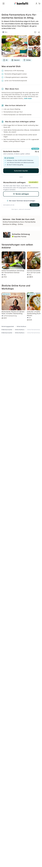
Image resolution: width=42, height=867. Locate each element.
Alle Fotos (22, 37)
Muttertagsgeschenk (8, 326)
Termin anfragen (22, 194)
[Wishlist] (35, 32)
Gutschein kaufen (21, 171)
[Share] (38, 32)
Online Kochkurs (21, 326)
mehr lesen (28, 98)
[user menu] (36, 3)
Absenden (34, 205)
